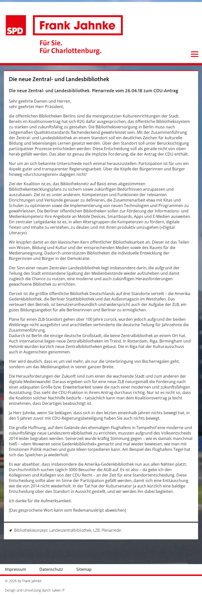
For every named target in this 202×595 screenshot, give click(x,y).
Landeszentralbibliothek (70, 530)
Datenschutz (51, 569)
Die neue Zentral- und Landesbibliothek (59, 79)
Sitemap (84, 569)
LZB (96, 530)
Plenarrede (111, 530)
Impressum (15, 569)
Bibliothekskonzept (31, 530)
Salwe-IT (58, 590)
